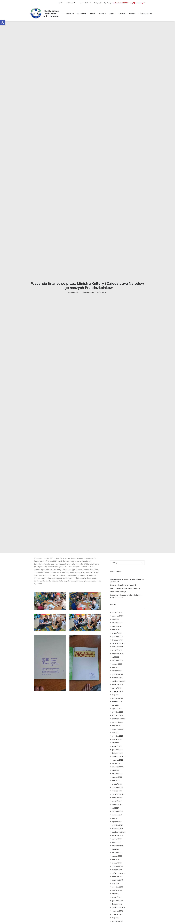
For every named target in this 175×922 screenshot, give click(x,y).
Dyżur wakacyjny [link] (145, 13)
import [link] (104, 292)
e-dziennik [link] (70, 3)
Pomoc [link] (111, 13)
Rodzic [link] (101, 13)
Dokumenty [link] (122, 13)
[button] (141, 562)
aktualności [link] (89, 292)
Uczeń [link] (92, 13)
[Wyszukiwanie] (127, 562)
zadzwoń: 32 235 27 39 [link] (121, 3)
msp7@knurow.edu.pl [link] (136, 3)
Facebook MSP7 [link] (83, 3)
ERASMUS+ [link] (70, 13)
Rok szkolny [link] (81, 13)
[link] (2, 22)
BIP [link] (60, 3)
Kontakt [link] (132, 13)
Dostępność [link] (97, 3)
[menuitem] (62, 3)
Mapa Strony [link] (107, 3)
